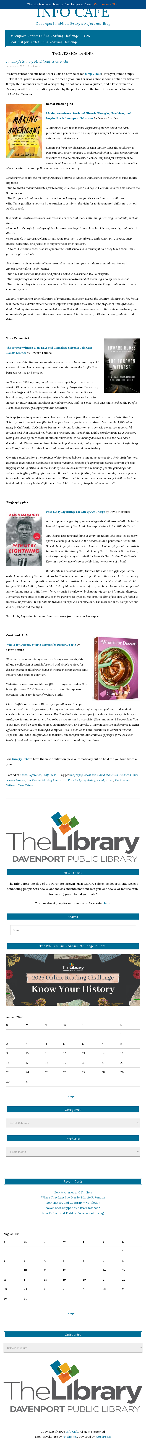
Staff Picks (49, 775)
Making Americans (54, 780)
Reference (34, 775)
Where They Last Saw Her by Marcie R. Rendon (73, 1197)
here (107, 903)
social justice (105, 780)
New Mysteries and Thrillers (73, 1192)
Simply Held (93, 73)
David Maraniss (107, 775)
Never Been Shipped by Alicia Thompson (73, 1208)
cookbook (90, 775)
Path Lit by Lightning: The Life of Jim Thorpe (75, 511)
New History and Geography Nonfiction (73, 1202)
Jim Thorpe (34, 780)
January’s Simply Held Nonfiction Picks (37, 61)
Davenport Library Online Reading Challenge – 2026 (49, 36)
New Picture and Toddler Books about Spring (73, 1213)
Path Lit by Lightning (81, 780)
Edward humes (129, 775)
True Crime (25, 785)
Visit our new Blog (106, 4)
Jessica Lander (15, 780)
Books (23, 775)
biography (76, 775)
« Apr (71, 1096)
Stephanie (34, 66)
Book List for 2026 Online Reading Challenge (43, 42)
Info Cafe (73, 12)
